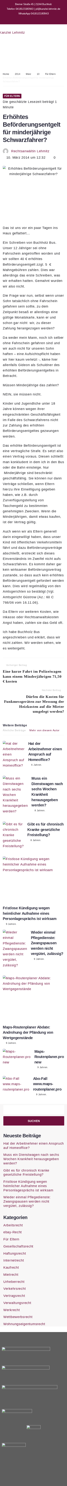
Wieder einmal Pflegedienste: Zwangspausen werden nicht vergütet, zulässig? (47, 943)
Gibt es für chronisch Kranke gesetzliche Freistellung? (45, 829)
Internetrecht (13, 1260)
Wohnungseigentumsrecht (24, 1324)
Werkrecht (11, 1310)
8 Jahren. (40, 810)
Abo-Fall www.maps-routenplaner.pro (47, 1084)
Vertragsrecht (14, 1296)
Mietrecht (10, 1274)
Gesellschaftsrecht (18, 1246)
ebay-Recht (12, 1232)
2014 (17, 74)
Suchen (34, 1121)
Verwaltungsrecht (17, 1303)
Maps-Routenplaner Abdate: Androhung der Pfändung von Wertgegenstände (28, 1032)
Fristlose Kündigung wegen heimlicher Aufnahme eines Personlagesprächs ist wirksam (29, 913)
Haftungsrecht (14, 1253)
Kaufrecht (11, 1267)
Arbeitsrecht (13, 1225)
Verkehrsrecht (14, 1289)
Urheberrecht (14, 1282)
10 (38, 74)
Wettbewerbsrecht (18, 1317)
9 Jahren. (11, 924)
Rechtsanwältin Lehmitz (30, 151)
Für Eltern (50, 74)
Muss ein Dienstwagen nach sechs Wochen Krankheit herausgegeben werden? (31, 1159)
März (28, 74)
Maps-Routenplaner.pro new (49, 1056)
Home (6, 74)
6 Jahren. (36, 765)
